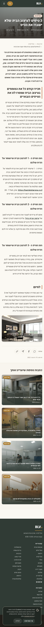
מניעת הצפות (17, 566)
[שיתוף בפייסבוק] (28, 351)
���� (39, 582)
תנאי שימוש (38, 601)
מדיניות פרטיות (37, 598)
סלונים (40, 572)
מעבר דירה (38, 569)
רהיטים (19, 575)
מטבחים (39, 566)
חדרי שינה (18, 557)
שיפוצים (39, 579)
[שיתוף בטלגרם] (22, 351)
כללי (40, 560)
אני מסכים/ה (28, 621)
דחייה (18, 621)
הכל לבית (38, 16)
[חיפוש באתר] (10, 3)
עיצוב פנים (17, 572)
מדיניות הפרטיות (29, 616)
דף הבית (39, 44)
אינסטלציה (17, 547)
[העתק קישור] (17, 351)
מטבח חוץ (18, 563)
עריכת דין (39, 575)
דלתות (40, 553)
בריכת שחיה (17, 550)
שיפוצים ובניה (16, 579)
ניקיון (19, 569)
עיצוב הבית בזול (32, 218)
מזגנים (40, 563)
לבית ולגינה (17, 560)
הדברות (18, 553)
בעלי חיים (39, 550)
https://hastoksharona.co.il (30, 190)
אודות (40, 591)
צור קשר (39, 594)
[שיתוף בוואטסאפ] (34, 351)
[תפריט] (4, 3)
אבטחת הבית (38, 547)
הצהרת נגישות (37, 604)
